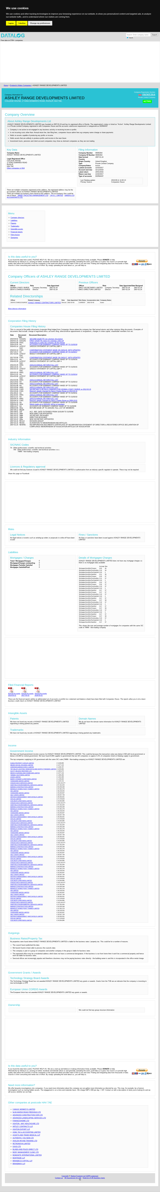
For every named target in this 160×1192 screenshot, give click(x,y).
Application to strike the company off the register (47, 343)
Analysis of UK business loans (94, 1178)
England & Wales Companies (21, 85)
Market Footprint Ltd (78, 1176)
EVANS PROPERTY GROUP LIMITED (22, 763)
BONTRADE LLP (19, 1158)
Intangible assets (17, 229)
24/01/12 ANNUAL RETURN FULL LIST (44, 387)
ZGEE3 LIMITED (15, 777)
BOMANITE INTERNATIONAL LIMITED (27, 1155)
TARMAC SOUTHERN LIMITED (20, 775)
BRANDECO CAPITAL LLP (22, 1161)
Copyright (65, 1176)
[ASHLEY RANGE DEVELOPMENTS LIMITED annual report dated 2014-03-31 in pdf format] (14, 690)
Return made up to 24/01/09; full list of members (47, 404)
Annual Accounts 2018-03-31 (41, 694)
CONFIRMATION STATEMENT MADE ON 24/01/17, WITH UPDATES (55, 358)
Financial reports (17, 232)
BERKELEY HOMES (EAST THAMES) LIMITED (24, 789)
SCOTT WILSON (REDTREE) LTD (21, 771)
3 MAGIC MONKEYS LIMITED (24, 1109)
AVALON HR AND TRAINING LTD (25, 1141)
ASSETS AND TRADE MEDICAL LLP (26, 1135)
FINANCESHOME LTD (21, 1121)
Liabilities (14, 220)
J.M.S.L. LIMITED (56, 195)
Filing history (15, 235)
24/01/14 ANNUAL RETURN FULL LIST (44, 380)
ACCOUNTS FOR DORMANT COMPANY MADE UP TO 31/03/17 (53, 352)
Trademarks (15, 226)
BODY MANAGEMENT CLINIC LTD (26, 1152)
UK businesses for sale (72, 1178)
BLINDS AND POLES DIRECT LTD (25, 1149)
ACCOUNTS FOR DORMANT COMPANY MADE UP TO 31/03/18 (53, 344)
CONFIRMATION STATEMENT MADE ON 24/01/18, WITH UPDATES (55, 350)
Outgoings (14, 238)
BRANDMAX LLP (19, 1164)
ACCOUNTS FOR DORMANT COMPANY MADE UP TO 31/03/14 (53, 374)
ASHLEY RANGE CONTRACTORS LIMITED (44, 303)
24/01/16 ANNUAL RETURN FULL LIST (44, 365)
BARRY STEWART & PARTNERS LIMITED (23, 779)
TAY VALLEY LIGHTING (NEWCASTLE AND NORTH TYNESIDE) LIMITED (33, 769)
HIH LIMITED (14, 791)
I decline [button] (22, 23)
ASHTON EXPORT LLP (21, 1129)
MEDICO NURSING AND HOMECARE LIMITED (25, 773)
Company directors (17, 218)
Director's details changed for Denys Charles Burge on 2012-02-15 (53, 391)
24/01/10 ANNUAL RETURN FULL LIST (44, 399)
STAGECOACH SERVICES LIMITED (21, 783)
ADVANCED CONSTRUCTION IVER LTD (28, 1115)
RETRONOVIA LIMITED (21, 1144)
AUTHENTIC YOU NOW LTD (23, 1138)
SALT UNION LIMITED (17, 795)
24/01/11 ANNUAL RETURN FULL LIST (44, 395)
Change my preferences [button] (40, 23)
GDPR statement (92, 1176)
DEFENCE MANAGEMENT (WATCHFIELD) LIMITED (26, 797)
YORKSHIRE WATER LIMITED (19, 781)
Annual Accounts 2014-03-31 (14, 694)
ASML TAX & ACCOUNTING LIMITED (26, 1132)
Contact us (59, 1178)
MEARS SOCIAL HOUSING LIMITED (21, 765)
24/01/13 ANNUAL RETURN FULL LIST (44, 384)
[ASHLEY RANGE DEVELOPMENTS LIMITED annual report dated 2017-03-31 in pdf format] (27, 690)
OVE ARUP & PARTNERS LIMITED (21, 801)
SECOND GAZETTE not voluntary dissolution (46, 339)
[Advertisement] (78, 62)
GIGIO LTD (17, 1146)
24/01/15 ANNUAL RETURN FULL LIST (44, 372)
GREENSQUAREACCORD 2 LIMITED (22, 767)
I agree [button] (11, 23)
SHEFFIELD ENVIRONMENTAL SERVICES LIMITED (26, 785)
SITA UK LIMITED (15, 799)
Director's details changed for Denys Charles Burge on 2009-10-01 (53, 400)
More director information (17, 309)
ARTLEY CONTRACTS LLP (23, 1126)
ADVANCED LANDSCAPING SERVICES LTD (29, 1118)
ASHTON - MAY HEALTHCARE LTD (26, 1124)
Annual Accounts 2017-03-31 (27, 694)
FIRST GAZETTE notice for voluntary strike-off (47, 341)
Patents (13, 223)
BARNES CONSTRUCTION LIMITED (21, 787)
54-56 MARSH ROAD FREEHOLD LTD (27, 1112)
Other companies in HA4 (16, 168)
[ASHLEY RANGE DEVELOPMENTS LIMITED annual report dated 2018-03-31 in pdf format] (41, 690)
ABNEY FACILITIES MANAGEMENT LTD (33, 195)
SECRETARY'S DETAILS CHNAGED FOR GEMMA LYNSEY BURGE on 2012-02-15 (60, 389)
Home (6, 85)
